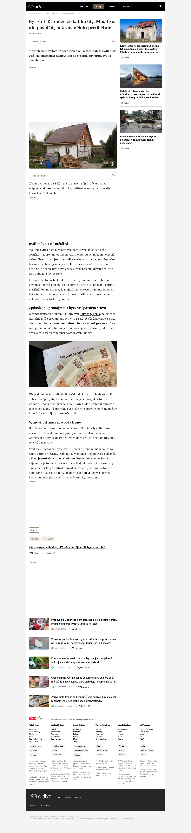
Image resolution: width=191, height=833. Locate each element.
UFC (141, 736)
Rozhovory (55, 734)
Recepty (99, 736)
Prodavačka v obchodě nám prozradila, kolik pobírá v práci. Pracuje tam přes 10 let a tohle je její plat (84, 621)
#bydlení (34, 539)
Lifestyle (121, 734)
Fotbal (75, 734)
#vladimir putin (58, 746)
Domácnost (83, 6)
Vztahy (120, 739)
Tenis (75, 741)
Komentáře (55, 732)
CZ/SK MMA (145, 732)
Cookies (33, 805)
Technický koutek (36, 739)
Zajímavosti (33, 741)
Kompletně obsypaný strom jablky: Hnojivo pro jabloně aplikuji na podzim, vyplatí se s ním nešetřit (81, 660)
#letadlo (122, 746)
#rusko (55, 750)
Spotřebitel (55, 736)
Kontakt (78, 797)
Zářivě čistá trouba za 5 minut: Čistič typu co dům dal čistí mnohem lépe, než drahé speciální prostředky (83, 699)
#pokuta (33, 751)
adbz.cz (32, 14)
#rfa (143, 755)
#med (99, 755)
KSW (142, 739)
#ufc (143, 746)
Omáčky (99, 732)
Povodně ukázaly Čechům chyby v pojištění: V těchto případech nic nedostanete (138, 139)
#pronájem (48, 539)
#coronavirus (80, 746)
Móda (120, 736)
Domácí (54, 729)
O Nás (58, 797)
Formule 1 (77, 732)
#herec (122, 750)
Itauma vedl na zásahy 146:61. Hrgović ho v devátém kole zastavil (148, 763)
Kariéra (68, 797)
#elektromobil (35, 746)
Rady (31, 736)
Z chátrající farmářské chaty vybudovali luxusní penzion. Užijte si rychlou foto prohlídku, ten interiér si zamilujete (140, 94)
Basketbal (77, 729)
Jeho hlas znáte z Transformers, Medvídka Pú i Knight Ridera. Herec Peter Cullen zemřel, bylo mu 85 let (127, 779)
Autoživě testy (34, 732)
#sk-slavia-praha (81, 751)
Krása (120, 732)
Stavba (112, 6)
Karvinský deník (90, 314)
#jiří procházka (147, 750)
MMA (75, 739)
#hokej (77, 755)
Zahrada (127, 6)
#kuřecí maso (102, 750)
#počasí (122, 755)
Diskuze (50, 553)
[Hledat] (160, 6)
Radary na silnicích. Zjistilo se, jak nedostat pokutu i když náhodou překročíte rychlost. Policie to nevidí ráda (61, 765)
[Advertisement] (73, 89)
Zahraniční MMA (146, 729)
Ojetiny (31, 734)
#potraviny (56, 755)
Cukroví (98, 729)
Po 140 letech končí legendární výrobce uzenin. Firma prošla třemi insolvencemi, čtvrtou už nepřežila (127, 765)
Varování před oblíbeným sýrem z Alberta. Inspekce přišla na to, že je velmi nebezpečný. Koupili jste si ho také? (83, 641)
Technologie (56, 739)
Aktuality (32, 729)
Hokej (75, 736)
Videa (142, 734)
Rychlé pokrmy (101, 739)
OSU (83, 428)
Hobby (98, 6)
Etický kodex (46, 805)
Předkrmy (99, 734)
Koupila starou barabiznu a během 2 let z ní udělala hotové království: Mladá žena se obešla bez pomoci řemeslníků (139, 49)
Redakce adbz (39, 41)
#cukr (99, 746)
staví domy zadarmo (97, 473)
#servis (33, 755)
